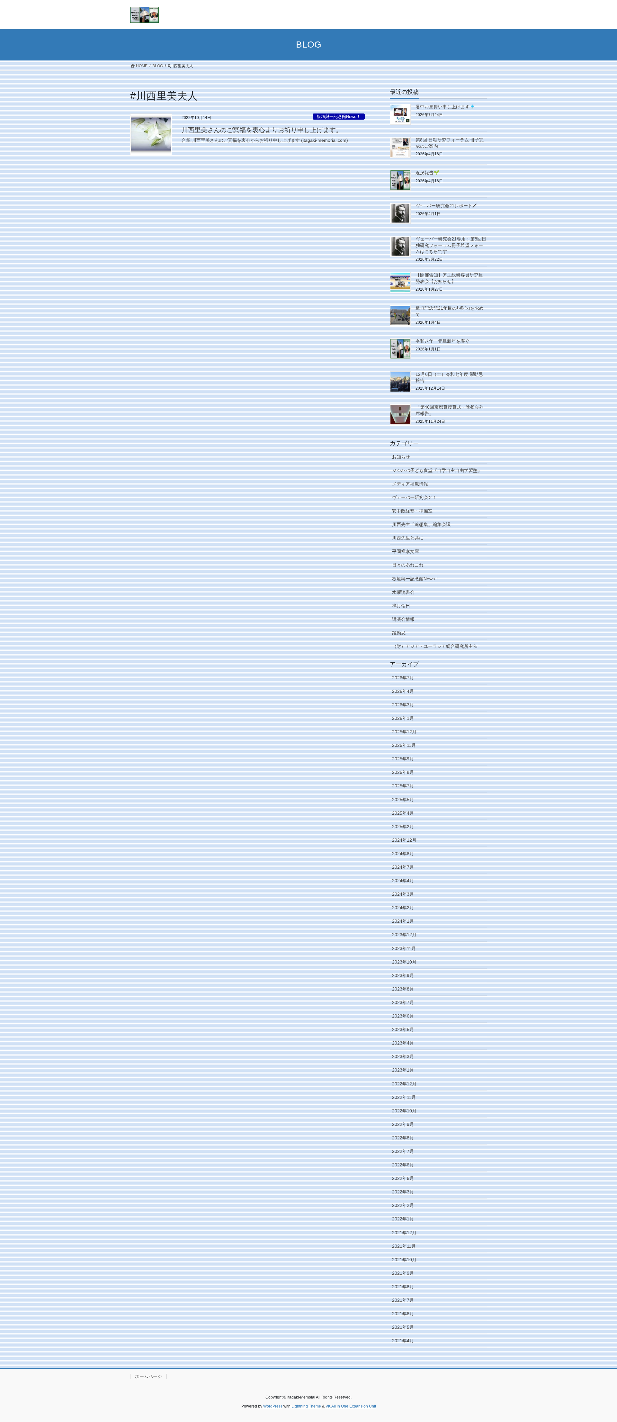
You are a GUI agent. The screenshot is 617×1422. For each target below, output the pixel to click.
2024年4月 (403, 880)
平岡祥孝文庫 (405, 551)
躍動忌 (399, 632)
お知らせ (401, 456)
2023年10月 (404, 962)
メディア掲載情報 (410, 483)
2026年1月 (403, 718)
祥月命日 (401, 605)
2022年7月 (403, 1151)
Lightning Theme (306, 1406)
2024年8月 (403, 853)
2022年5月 (403, 1178)
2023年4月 (403, 1043)
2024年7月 (403, 867)
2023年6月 (403, 1016)
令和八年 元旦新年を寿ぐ (442, 341)
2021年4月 (403, 1340)
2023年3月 (403, 1056)
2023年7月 (403, 1002)
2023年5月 (403, 1029)
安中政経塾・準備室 (412, 510)
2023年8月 (403, 989)
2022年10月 (404, 1110)
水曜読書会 (403, 592)
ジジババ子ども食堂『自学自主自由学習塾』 (437, 470)
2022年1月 (403, 1218)
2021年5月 (403, 1327)
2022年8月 (403, 1137)
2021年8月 (403, 1286)
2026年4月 (403, 691)
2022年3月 (403, 1191)
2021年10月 (404, 1259)
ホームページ (148, 1376)
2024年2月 (403, 907)
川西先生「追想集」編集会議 (421, 524)
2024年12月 (404, 840)
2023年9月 (403, 975)
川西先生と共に (408, 537)
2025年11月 (404, 745)
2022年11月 (404, 1097)
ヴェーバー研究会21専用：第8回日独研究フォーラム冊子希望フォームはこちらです (451, 245)
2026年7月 (403, 677)
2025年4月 (403, 813)
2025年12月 (404, 731)
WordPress (272, 1406)
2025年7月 (403, 785)
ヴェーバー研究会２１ (414, 497)
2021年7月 (403, 1300)
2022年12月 (404, 1083)
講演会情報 (403, 619)
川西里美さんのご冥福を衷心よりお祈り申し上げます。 (262, 129)
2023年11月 (404, 948)
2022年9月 (403, 1124)
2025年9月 (403, 758)
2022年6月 (403, 1164)
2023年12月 (404, 934)
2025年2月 (403, 826)
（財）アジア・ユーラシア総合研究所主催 (435, 646)
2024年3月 (403, 894)
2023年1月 (403, 1070)
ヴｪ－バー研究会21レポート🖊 (446, 205)
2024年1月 (403, 921)
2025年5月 (403, 799)
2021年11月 (404, 1246)
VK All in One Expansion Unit (351, 1406)
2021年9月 (403, 1273)
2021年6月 (403, 1313)
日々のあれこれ (408, 564)
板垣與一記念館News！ (339, 116)
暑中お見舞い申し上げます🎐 (445, 106)
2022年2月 (403, 1205)
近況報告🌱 (427, 172)
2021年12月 (404, 1232)
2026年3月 (403, 704)
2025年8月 (403, 772)
